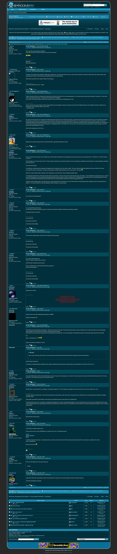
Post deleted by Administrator (20, 518)
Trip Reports (48, 28)
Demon (72, 521)
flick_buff (42, 456)
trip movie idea (16, 505)
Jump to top (12, 487)
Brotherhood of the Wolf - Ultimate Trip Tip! (23, 525)
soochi (41, 69)
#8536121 (29, 474)
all (16, 503)
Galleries (68, 16)
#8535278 (29, 458)
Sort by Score (21, 536)
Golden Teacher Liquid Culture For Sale (81, 37)
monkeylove (74, 502)
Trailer (27, 434)
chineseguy (42, 150)
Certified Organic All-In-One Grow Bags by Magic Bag (56, 37)
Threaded (90, 28)
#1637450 (29, 47)
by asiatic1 (101, 510)
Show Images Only (13, 536)
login (67, 32)
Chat (85, 16)
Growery (103, 16)
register (73, 32)
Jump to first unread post (15, 42)
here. (97, 389)
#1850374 (29, 326)
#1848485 (29, 286)
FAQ (74, 16)
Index (102, 28)
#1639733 (29, 92)
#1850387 (29, 348)
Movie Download (30, 435)
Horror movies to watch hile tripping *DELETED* (24, 521)
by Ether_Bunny (101, 526)
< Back (88, 42)
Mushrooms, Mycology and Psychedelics (19, 28)
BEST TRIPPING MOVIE (18, 502)
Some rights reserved (66, 550)
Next (106, 28)
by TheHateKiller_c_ (101, 516)
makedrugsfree (74, 515)
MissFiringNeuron (44, 285)
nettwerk (42, 189)
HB (40, 347)
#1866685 (29, 385)
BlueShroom (43, 253)
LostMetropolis (43, 91)
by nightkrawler (101, 523)
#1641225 (29, 116)
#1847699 (29, 231)
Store (90, 16)
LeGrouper (42, 384)
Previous (96, 28)
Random (96, 16)
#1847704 (29, 255)
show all (106, 42)
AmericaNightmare (44, 114)
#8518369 (29, 424)
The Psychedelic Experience (37, 28)
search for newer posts (58, 44)
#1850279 (29, 310)
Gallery (43, 9)
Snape (41, 308)
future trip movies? (17, 512)
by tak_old (101, 503)
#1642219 (29, 191)
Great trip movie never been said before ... (23, 509)
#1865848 (29, 372)
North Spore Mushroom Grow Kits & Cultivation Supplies (27, 37)
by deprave (101, 513)
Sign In (12, 17)
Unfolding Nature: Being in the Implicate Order (28, 38)
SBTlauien (73, 518)
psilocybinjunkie (17, 534)
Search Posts (41, 16)
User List (79, 16)
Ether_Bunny (74, 525)
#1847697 (29, 204)
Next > (102, 42)
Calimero (42, 230)
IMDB (27, 437)
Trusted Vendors (52, 16)
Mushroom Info (22, 9)
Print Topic (27, 536)
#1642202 (29, 151)
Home (12, 9)
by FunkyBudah (101, 519)
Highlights (60, 16)
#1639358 (29, 71)
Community (33, 9)
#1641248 (29, 136)
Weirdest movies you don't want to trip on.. (23, 515)
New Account (19, 17)
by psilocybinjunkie (101, 507)
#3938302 (29, 413)
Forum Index (33, 16)
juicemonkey (74, 512)
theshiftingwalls (43, 325)
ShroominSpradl (44, 46)
